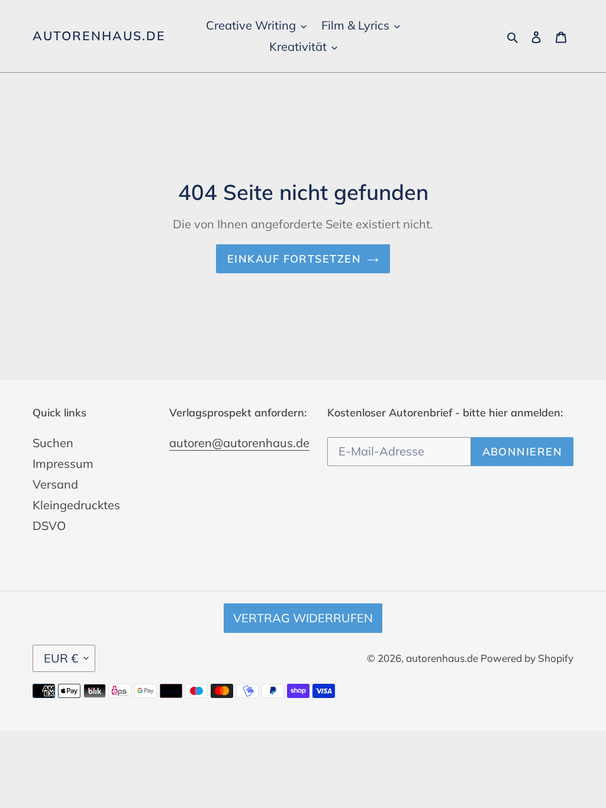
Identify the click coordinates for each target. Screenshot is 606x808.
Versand (55, 484)
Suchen (53, 442)
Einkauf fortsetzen (294, 259)
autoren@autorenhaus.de (239, 442)
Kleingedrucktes (76, 504)
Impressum (63, 463)
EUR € (61, 658)
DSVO (49, 525)
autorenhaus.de (99, 35)
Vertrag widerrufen (303, 617)
